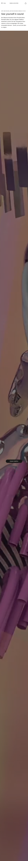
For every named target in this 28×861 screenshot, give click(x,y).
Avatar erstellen (14, 461)
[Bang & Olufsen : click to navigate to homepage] (14, 3)
